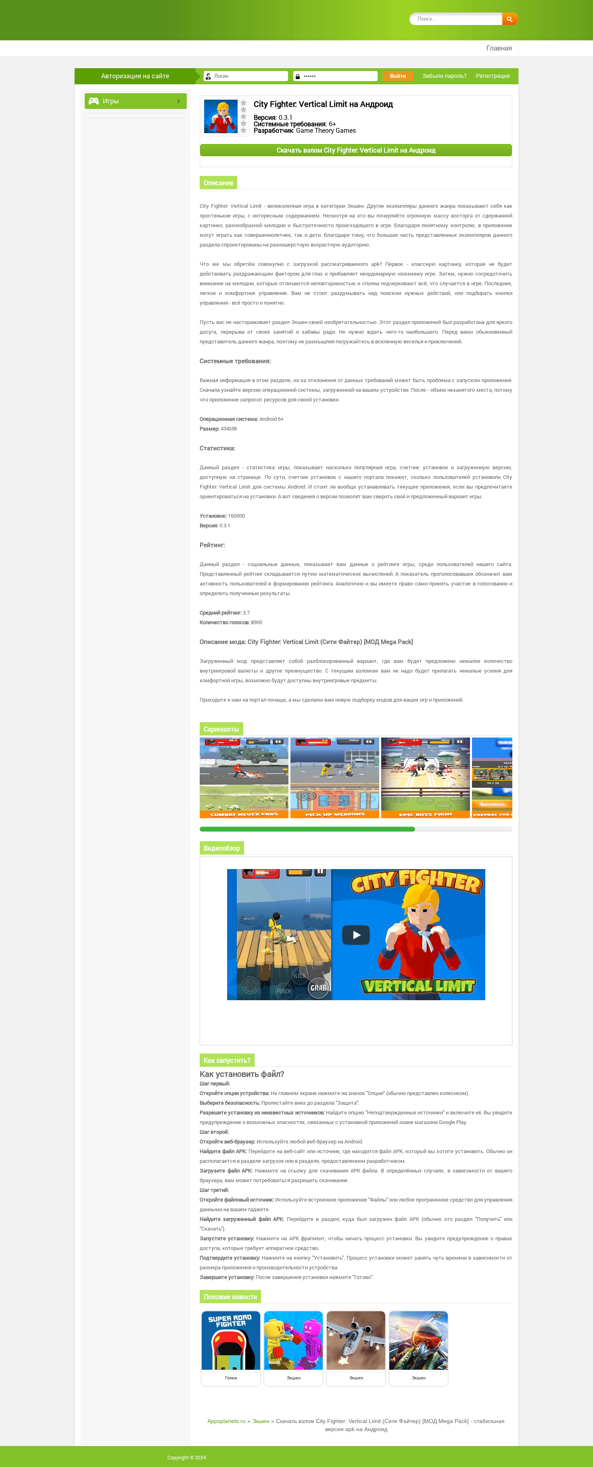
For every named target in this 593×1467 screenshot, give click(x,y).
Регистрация (493, 75)
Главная (499, 48)
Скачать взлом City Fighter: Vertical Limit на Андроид (356, 150)
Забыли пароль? (444, 75)
